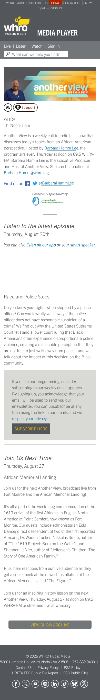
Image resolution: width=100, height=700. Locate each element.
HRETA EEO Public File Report (35, 672)
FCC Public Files (75, 672)
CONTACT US (72, 3)
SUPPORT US (38, 3)
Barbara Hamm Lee (61, 147)
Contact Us (24, 667)
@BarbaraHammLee (56, 182)
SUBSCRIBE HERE (31, 428)
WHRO (10, 3)
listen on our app (41, 244)
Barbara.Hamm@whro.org (26, 172)
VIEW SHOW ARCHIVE (50, 624)
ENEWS (88, 3)
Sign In (54, 45)
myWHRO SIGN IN (50, 8)
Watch (37, 45)
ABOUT (22, 3)
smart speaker (82, 244)
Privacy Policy (48, 667)
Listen (21, 45)
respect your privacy (29, 418)
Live (7, 45)
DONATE (55, 3)
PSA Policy (72, 667)
